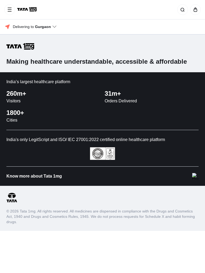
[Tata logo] (11, 201)
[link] (27, 9)
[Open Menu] (9, 9)
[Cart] (194, 9)
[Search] (181, 9)
